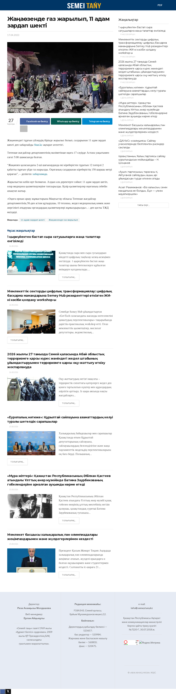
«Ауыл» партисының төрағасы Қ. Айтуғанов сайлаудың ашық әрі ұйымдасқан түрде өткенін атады (139, 175)
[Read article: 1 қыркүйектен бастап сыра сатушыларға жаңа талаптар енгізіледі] (31, 263)
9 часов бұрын (127, 34)
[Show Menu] (8, 5)
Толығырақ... (70, 277)
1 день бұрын (127, 98)
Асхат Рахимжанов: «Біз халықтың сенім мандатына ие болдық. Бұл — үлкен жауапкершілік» (142, 191)
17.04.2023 (13, 35)
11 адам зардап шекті (33, 220)
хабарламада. (40, 174)
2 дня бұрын (126, 151)
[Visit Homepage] (84, 5)
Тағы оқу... (144, 205)
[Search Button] (167, 5)
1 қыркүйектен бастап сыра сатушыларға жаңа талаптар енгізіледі (142, 29)
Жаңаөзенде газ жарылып (63, 220)
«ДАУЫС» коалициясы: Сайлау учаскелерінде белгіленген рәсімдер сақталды (141, 144)
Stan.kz (38, 144)
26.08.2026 (13, 246)
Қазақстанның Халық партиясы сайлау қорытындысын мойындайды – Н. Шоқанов (142, 159)
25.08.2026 (13, 426)
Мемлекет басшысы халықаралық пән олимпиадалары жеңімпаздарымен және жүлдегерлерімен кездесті (141, 128)
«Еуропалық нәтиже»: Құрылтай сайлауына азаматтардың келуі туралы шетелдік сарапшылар (142, 91)
